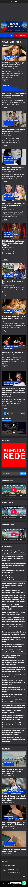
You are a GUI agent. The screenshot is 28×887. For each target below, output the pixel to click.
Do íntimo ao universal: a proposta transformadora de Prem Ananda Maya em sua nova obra (13, 689)
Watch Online (22, 35)
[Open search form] (12, 35)
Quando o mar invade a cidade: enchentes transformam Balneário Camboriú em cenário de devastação (13, 627)
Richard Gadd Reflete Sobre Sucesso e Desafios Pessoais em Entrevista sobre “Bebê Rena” (14, 231)
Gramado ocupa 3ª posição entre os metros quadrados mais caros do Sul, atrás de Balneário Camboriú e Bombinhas (13, 732)
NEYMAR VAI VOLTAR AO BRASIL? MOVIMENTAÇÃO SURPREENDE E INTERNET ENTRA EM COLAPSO (12, 607)
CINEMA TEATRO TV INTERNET (11, 56)
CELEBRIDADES (6, 85)
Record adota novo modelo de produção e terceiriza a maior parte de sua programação (14, 119)
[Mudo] (21, 495)
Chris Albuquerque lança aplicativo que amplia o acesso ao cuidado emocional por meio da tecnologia (14, 565)
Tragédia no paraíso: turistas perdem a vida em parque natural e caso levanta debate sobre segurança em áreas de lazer (13, 718)
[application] (14, 490)
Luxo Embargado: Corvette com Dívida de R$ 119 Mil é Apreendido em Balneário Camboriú (13, 706)
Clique (6, 81)
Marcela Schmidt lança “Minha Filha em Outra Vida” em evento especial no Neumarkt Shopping (13, 585)
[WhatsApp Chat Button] (24, 883)
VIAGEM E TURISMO (8, 765)
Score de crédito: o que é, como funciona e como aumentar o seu (13, 572)
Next (22, 413)
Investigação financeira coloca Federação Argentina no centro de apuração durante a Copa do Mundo (13, 558)
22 (18, 413)
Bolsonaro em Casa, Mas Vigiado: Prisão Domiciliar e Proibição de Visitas (12, 701)
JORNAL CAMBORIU (8, 58)
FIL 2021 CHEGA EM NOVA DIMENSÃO (14, 342)
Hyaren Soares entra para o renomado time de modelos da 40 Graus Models (13, 168)
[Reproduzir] (4, 495)
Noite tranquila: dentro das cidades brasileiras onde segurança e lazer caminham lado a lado (14, 633)
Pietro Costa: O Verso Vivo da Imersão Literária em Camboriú (11, 711)
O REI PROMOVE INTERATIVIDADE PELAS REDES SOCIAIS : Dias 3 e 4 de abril (14, 307)
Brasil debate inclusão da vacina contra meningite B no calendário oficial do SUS (12, 651)
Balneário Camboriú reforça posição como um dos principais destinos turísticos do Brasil (13, 552)
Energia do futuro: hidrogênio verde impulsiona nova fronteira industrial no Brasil (13, 591)
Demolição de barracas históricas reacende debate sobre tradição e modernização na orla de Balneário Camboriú (13, 578)
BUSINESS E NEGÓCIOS (9, 843)
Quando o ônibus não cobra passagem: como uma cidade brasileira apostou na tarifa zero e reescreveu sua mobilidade (13, 662)
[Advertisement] (14, 13)
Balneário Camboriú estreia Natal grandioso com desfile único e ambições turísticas (13, 645)
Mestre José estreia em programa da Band (14, 271)
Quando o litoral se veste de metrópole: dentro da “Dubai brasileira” (12, 656)
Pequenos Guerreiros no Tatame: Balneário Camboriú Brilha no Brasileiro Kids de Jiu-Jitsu (13, 725)
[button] (2, 35)
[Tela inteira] (23, 495)
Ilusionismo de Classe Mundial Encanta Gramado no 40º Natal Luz (12, 696)
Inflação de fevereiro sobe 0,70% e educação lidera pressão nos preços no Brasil (13, 613)
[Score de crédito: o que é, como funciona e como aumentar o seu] (14, 839)
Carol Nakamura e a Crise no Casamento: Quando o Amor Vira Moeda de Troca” (14, 94)
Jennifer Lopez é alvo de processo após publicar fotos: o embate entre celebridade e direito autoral (14, 53)
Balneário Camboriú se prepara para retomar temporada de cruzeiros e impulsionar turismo (13, 639)
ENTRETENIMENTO (7, 90)
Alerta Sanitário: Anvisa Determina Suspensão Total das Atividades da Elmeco (13, 676)
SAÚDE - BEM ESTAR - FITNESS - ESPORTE (13, 791)
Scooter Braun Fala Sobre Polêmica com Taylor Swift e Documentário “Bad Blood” (14, 193)
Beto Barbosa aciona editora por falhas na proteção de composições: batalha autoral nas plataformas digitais (13, 682)
